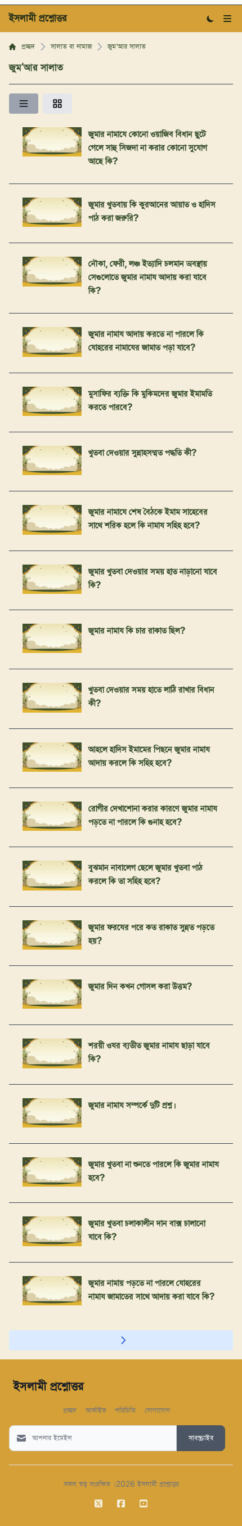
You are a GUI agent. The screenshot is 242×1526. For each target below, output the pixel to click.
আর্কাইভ (96, 1410)
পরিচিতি (125, 1410)
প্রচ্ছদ (28, 46)
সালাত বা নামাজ (71, 46)
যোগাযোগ (157, 1410)
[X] (98, 1503)
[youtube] (143, 1503)
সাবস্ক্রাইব (201, 1438)
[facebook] (121, 1503)
